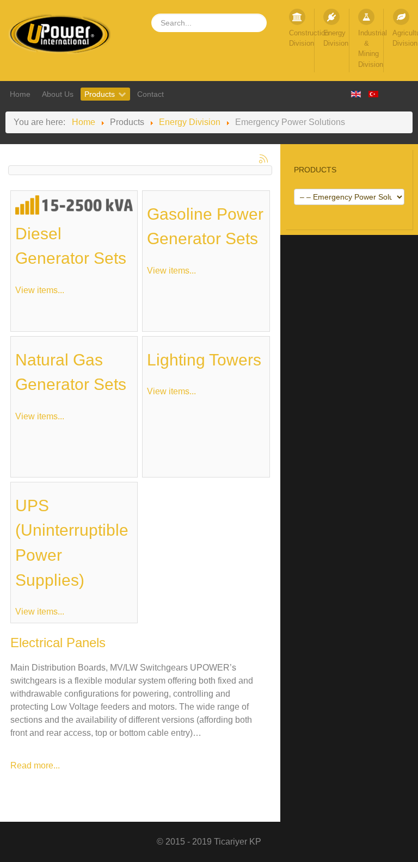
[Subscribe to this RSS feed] (263, 158)
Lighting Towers (204, 359)
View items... (39, 290)
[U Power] (60, 34)
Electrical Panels (58, 642)
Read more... (35, 765)
